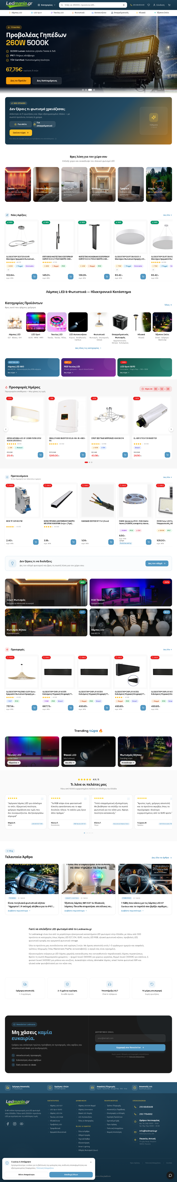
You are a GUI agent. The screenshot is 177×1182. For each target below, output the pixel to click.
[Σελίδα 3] (91, 462)
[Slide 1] (83, 90)
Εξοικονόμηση (83, 1143)
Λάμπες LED (17, 12)
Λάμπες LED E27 (56, 1106)
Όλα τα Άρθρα (83, 1131)
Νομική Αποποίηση (114, 1132)
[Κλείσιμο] (91, 1162)
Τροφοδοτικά (55, 1128)
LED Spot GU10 (56, 1109)
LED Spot (38, 12)
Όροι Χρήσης (112, 1124)
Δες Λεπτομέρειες (47, 80)
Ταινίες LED (59, 12)
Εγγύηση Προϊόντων (115, 1117)
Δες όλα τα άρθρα (160, 857)
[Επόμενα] (171, 429)
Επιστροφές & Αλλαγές (116, 1113)
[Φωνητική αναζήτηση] (124, 5)
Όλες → (168, 305)
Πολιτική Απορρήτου (137, 1057)
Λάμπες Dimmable (85, 1109)
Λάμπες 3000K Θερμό (87, 1106)
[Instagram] (14, 1124)
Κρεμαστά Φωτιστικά (58, 1132)
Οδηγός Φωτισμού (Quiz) (88, 1150)
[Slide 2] (86, 90)
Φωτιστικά (79, 12)
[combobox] (93, 5)
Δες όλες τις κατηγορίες (87, 348)
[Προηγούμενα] (5, 429)
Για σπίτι (22, 124)
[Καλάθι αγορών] (169, 5)
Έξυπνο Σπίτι (163, 12)
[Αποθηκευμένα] (148, 4)
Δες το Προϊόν (18, 80)
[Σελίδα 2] (89, 462)
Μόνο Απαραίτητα (26, 1174)
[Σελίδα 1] (86, 462)
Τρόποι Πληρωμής (114, 1106)
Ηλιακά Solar (55, 1121)
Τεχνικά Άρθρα (84, 1139)
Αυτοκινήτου (100, 12)
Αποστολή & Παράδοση (116, 1109)
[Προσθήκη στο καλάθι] (34, 276)
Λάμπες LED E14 (56, 1113)
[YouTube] (21, 1124)
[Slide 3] (90, 90)
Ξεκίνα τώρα (19, 132)
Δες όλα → (167, 215)
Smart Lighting (84, 1146)
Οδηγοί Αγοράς (84, 1135)
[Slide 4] (94, 90)
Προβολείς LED (56, 1124)
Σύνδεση (160, 5)
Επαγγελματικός (121, 12)
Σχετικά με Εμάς (113, 1121)
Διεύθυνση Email (104, 1032)
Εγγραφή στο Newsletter (128, 1047)
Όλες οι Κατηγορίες (85, 1121)
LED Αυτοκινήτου (85, 1117)
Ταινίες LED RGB (56, 1117)
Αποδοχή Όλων (71, 1174)
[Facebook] (8, 1124)
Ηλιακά (142, 12)
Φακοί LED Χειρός (85, 1113)
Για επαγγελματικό (44, 124)
